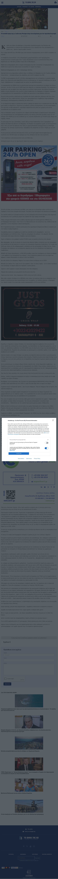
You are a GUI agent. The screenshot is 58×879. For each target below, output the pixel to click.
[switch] (46, 443)
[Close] (53, 420)
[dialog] (29, 439)
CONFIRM (18, 453)
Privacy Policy (37, 458)
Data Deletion (21, 458)
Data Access (29, 458)
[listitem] (29, 439)
